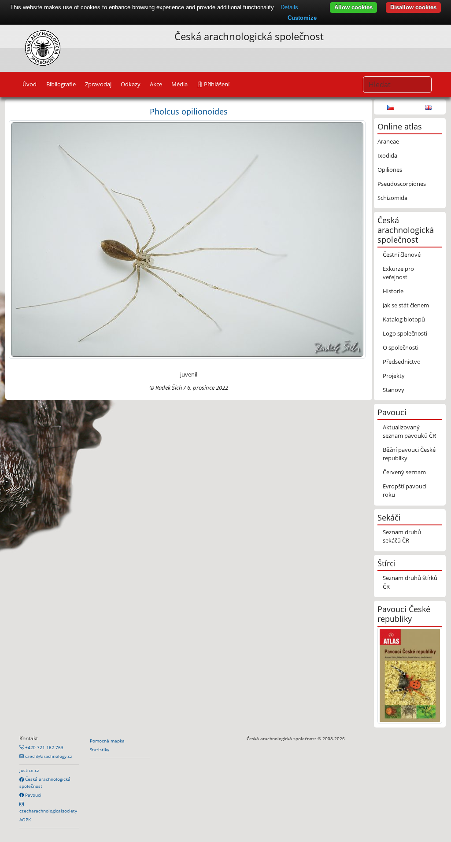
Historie (393, 291)
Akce (156, 84)
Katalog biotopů (404, 319)
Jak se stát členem (406, 305)
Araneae (388, 141)
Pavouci (32, 795)
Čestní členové (402, 255)
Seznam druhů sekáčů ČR (402, 536)
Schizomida (392, 198)
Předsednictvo (402, 362)
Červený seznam (404, 472)
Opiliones (389, 170)
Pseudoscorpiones (401, 184)
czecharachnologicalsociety (48, 811)
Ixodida (387, 155)
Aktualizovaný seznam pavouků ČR (409, 431)
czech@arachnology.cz (48, 756)
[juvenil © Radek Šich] (187, 239)
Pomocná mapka (107, 741)
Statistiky (99, 749)
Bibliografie (61, 84)
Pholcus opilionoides (189, 111)
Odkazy (130, 84)
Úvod (29, 84)
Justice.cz (29, 770)
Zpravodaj (98, 84)
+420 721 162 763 (43, 747)
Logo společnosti (405, 333)
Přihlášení (216, 84)
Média (179, 84)
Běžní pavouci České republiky (409, 454)
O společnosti (400, 347)
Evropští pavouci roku (404, 490)
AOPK (25, 819)
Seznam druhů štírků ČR (410, 582)
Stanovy (393, 390)
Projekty (394, 376)
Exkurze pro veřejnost (398, 273)
